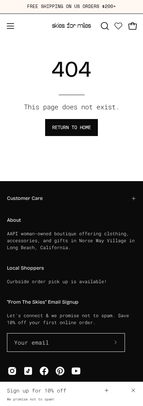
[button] (104, 26)
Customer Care (25, 198)
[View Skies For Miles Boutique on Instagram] (12, 371)
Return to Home (71, 127)
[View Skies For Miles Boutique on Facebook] (44, 371)
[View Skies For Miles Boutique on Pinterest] (60, 371)
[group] (71, 7)
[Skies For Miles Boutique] (71, 26)
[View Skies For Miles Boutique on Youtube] (76, 371)
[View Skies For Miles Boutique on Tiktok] (28, 371)
